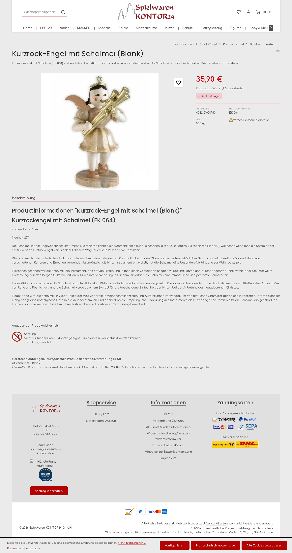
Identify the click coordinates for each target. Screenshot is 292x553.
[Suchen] (63, 12)
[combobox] (40, 12)
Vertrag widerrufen (49, 491)
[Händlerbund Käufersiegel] (45, 463)
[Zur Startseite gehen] (146, 12)
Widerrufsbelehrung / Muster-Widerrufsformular (168, 436)
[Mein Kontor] (248, 12)
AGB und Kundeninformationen (168, 427)
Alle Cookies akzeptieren (264, 545)
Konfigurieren (175, 545)
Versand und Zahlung (168, 420)
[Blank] (278, 53)
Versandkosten (217, 523)
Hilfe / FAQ (101, 414)
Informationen (168, 402)
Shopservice (101, 402)
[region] (100, 131)
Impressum (168, 458)
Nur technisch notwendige (215, 545)
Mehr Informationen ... (132, 542)
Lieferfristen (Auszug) (101, 420)
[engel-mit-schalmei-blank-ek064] (100, 131)
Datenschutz (15, 548)
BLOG (168, 414)
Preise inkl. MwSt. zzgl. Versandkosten (220, 88)
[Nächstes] (271, 28)
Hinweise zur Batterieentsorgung (168, 451)
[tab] (56, 197)
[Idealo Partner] (45, 475)
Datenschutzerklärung (168, 445)
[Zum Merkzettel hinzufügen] (178, 82)
